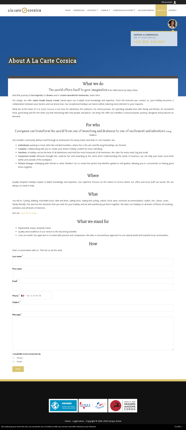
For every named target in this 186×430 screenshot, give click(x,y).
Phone (15, 295)
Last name (17, 256)
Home (68, 421)
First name (17, 268)
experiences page (28, 213)
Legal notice (78, 421)
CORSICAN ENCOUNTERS (123, 10)
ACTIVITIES (91, 10)
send (18, 369)
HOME (67, 10)
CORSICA (104, 10)
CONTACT (172, 10)
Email (15, 281)
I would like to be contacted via (26, 354)
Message (17, 314)
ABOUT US (161, 10)
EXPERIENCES (78, 10)
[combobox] (23, 295)
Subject (16, 302)
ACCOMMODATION (146, 10)
